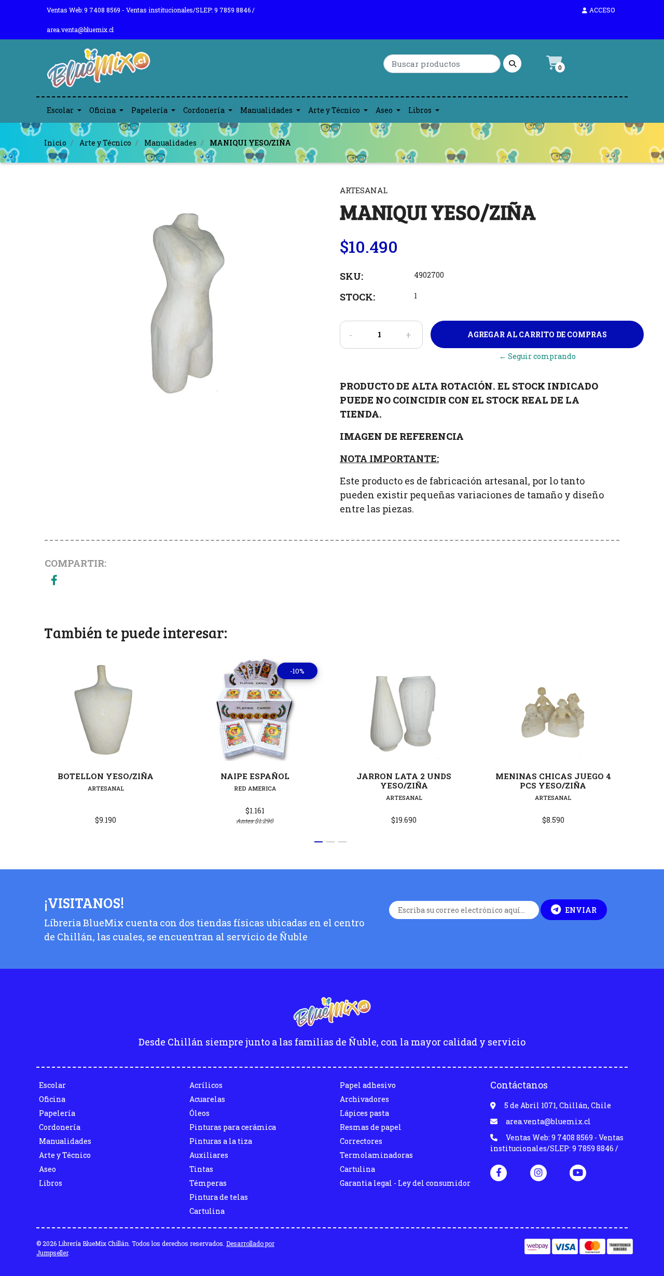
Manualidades (266, 110)
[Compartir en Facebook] (54, 581)
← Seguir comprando (537, 356)
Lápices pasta (364, 1113)
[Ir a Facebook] (498, 1172)
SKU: (351, 276)
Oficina (102, 110)
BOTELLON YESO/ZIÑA (106, 776)
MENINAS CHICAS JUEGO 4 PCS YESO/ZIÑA (553, 781)
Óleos (199, 1113)
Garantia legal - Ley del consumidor (405, 1183)
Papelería (149, 110)
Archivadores (364, 1099)
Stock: (357, 297)
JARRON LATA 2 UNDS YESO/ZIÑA (403, 781)
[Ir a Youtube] (578, 1172)
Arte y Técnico (334, 110)
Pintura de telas (218, 1197)
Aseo (384, 110)
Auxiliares (208, 1155)
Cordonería (204, 110)
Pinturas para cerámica (232, 1127)
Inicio (55, 143)
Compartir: (75, 563)
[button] (318, 841)
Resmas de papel (371, 1127)
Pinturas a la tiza (220, 1141)
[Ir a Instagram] (538, 1172)
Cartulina (207, 1211)
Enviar (581, 910)
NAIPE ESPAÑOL (254, 776)
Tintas (201, 1169)
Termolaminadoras (376, 1155)
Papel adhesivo (368, 1085)
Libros (420, 110)
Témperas (208, 1183)
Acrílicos (206, 1085)
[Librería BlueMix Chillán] (98, 71)
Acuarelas (207, 1099)
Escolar (60, 110)
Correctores (361, 1141)
